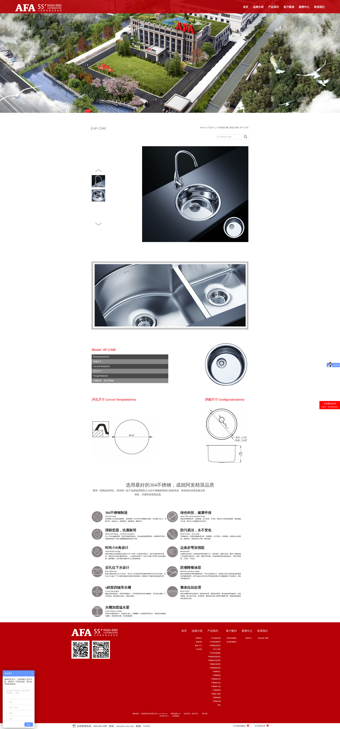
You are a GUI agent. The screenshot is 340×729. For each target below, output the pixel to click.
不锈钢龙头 (217, 671)
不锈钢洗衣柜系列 (214, 660)
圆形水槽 (234, 127)
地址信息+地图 (263, 638)
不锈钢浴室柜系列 (214, 657)
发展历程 (199, 642)
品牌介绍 (258, 6)
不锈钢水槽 (222, 127)
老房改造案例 (231, 638)
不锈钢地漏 (217, 697)
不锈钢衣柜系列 (215, 664)
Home (203, 127)
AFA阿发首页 (259, 726)
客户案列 (231, 630)
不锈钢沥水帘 (216, 679)
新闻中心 (304, 6)
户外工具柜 (217, 649)
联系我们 (319, 6)
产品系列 (273, 6)
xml (179, 714)
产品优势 (199, 649)
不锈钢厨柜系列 (215, 645)
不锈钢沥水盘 (216, 683)
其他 (219, 705)
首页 (245, 6)
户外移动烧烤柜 (215, 653)
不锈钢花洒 (217, 690)
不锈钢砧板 (217, 675)
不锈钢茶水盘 (216, 686)
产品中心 (211, 127)
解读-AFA (198, 645)
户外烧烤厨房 (216, 638)
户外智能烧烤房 (215, 642)
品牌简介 (199, 638)
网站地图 (174, 714)
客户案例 (289, 6)
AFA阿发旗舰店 (239, 726)
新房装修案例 (231, 642)
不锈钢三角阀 (216, 694)
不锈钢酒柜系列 (215, 668)
